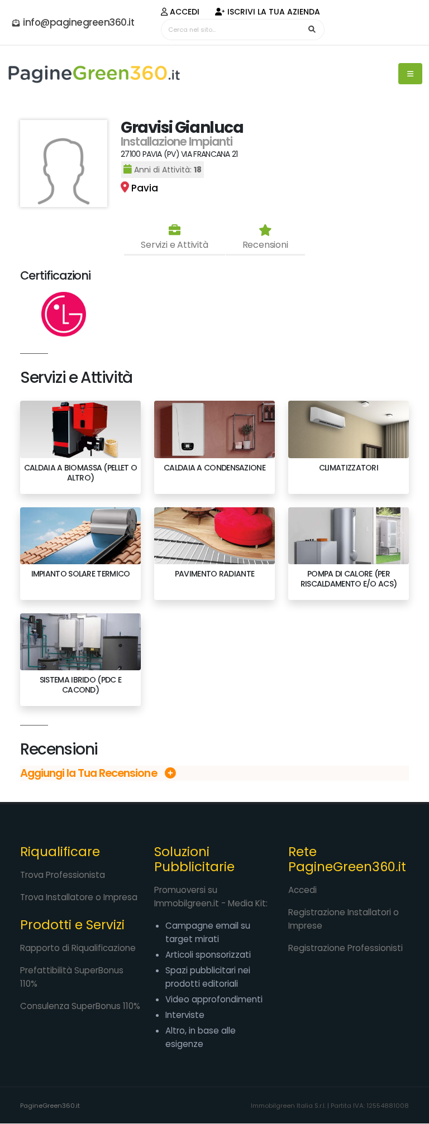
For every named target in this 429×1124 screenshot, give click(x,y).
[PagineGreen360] (93, 74)
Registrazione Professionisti (345, 948)
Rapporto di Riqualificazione (78, 948)
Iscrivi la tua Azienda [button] (272, 11)
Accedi (183, 11)
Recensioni (265, 244)
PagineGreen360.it (50, 1105)
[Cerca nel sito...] (312, 29)
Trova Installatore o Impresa (78, 897)
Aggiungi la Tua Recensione (89, 773)
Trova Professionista (62, 875)
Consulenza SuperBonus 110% (80, 1006)
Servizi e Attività (174, 244)
